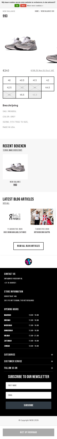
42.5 (9, 87)
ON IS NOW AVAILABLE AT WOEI (15, 232)
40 (9, 80)
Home (37, 11)
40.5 (22, 80)
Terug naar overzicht (12, 150)
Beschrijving (10, 105)
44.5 (47, 87)
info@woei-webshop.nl (13, 278)
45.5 (22, 94)
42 (47, 80)
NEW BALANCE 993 (47, 11)
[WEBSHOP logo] (28, 261)
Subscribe (28, 405)
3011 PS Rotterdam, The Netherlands (19, 300)
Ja (17, 6)
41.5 (35, 80)
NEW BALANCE (9, 11)
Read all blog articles (28, 245)
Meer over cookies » (35, 6)
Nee (23, 6)
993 (15, 185)
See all (6, 203)
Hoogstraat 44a (10, 296)
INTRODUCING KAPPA (42, 232)
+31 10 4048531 (10, 283)
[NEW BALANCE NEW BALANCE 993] (15, 166)
